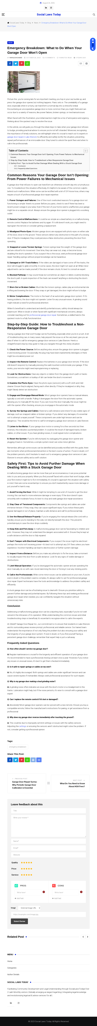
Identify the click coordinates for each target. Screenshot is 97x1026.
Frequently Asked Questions (27, 168)
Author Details (13, 974)
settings (22, 726)
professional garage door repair (42, 315)
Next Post (77, 780)
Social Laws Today (49, 14)
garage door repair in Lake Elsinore (22, 137)
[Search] (94, 14)
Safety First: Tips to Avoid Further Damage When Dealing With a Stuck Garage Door (46, 163)
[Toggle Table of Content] (84, 151)
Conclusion (22, 166)
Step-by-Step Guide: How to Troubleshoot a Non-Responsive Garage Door (42, 160)
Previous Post (21, 779)
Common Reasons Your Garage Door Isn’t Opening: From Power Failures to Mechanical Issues (47, 155)
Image (13, 908)
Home (9, 961)
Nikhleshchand (16, 58)
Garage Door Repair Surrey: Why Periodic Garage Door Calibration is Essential (25, 785)
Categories (11, 968)
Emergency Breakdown (17, 747)
